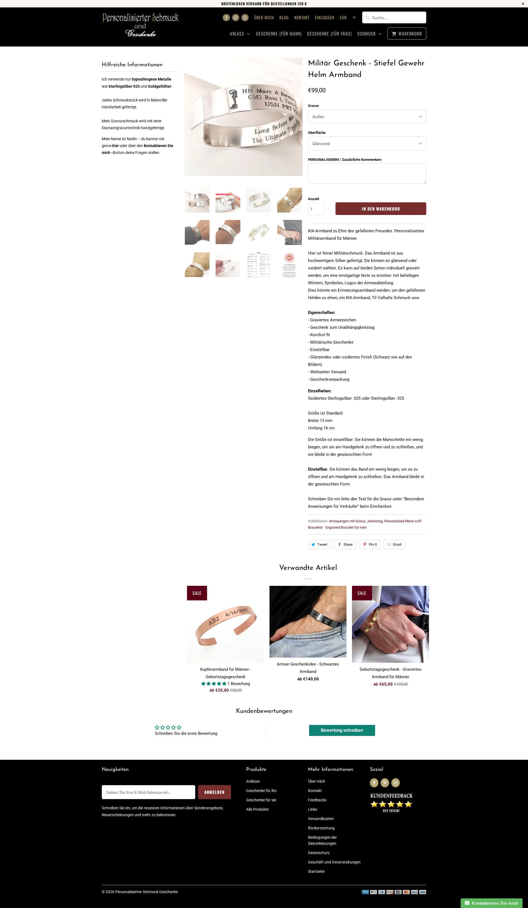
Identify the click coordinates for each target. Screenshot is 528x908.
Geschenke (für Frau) (329, 34)
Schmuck (367, 34)
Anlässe (253, 781)
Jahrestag (375, 521)
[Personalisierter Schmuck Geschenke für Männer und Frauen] (140, 27)
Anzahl (313, 199)
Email (397, 544)
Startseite (316, 871)
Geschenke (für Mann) (279, 34)
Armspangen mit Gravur (347, 521)
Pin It (373, 544)
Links (312, 809)
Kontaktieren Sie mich (493, 903)
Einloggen (324, 17)
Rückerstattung (321, 828)
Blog (284, 17)
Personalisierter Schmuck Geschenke (146, 892)
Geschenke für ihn (261, 790)
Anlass (238, 34)
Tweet (322, 544)
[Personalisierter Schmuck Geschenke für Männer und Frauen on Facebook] (226, 17)
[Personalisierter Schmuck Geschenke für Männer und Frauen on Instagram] (245, 17)
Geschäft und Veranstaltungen (334, 862)
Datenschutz (319, 853)
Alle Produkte (257, 809)
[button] (214, 683)
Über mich (264, 17)
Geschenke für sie (261, 800)
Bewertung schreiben (342, 730)
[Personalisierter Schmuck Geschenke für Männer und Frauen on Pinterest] (235, 17)
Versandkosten (321, 818)
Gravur (313, 106)
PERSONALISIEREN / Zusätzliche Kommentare (344, 160)
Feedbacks (317, 800)
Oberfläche (317, 133)
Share (348, 544)
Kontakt (301, 17)
